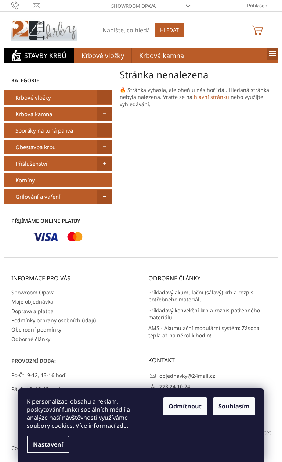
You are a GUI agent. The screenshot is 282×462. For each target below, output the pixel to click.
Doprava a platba (32, 311)
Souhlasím (234, 406)
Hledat (169, 29)
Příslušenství (31, 163)
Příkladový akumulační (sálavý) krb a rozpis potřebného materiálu (200, 296)
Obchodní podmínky (36, 329)
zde (122, 426)
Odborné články (30, 339)
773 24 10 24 (174, 386)
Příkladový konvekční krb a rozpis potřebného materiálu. (204, 314)
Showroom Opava (133, 6)
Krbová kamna (33, 114)
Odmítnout (185, 406)
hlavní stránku (211, 96)
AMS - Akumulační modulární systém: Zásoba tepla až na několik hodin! (204, 332)
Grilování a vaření (37, 196)
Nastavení (48, 444)
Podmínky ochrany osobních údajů (53, 320)
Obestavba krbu (35, 147)
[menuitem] (39, 55)
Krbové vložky (33, 97)
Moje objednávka (32, 301)
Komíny (25, 180)
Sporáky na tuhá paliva (44, 130)
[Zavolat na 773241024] (22, 5)
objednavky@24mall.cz (187, 375)
